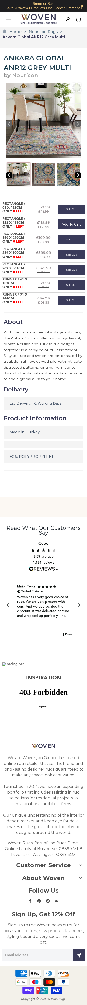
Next (78, 124)
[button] (8, 605)
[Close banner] (82, 6)
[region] (43, 6)
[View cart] (78, 19)
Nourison (25, 75)
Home (15, 31)
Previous (9, 124)
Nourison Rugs (43, 31)
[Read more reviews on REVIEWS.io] (43, 569)
